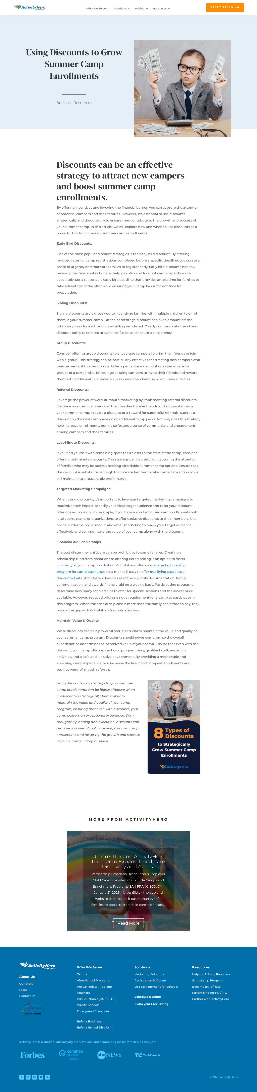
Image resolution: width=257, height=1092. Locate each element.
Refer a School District (93, 1027)
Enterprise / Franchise (93, 1011)
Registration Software (150, 980)
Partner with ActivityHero (210, 999)
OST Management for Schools (156, 986)
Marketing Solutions (149, 974)
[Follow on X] (28, 1077)
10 (144, 921)
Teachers (83, 993)
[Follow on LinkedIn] (47, 1077)
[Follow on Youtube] (41, 1077)
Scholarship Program (207, 980)
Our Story (26, 983)
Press (23, 990)
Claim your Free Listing (151, 1004)
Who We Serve (96, 8)
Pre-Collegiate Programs (94, 986)
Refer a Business (89, 1021)
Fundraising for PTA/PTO (209, 993)
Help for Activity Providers (211, 974)
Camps (82, 974)
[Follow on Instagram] (34, 1077)
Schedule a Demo (148, 997)
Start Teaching (225, 7)
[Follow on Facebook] (21, 1077)
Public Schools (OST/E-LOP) (96, 999)
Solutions (120, 8)
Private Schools (88, 1005)
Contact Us (27, 996)
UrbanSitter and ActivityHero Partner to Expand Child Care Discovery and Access (128, 861)
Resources (160, 8)
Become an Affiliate (206, 986)
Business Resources (74, 102)
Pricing (140, 8)
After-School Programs (93, 980)
